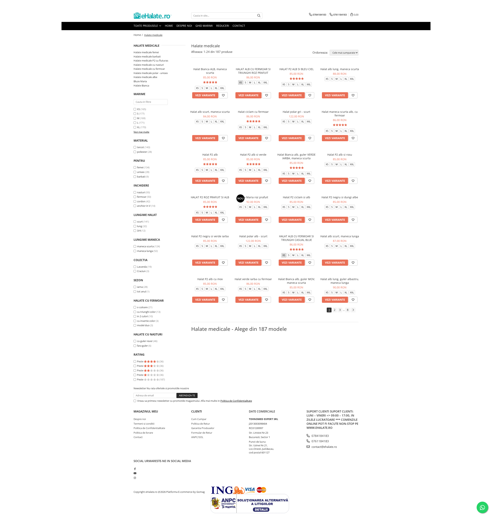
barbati (141, 176)
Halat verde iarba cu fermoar (253, 279)
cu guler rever (145, 341)
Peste (140, 361)
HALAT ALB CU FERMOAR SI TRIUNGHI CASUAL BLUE (296, 238)
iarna (140, 287)
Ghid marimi (204, 25)
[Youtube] (135, 473)
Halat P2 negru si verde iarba (210, 236)
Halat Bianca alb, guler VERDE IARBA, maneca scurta (296, 156)
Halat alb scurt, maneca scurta (210, 112)
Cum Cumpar (198, 419)
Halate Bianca (141, 85)
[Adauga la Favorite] (223, 95)
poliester (142, 152)
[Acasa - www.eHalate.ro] (153, 15)
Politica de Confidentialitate (236, 400)
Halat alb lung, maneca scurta (339, 69)
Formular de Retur (201, 432)
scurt (140, 221)
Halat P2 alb (210, 154)
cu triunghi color (146, 312)
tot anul (141, 291)
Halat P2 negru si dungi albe (340, 197)
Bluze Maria (140, 81)
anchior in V (143, 205)
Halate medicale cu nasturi (149, 64)
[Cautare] (258, 15)
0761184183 (320, 441)
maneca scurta (145, 246)
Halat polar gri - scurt (296, 112)
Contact (239, 25)
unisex (141, 172)
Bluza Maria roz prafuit (253, 197)
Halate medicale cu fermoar (149, 69)
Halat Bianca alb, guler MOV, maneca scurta (296, 281)
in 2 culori (142, 316)
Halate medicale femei (146, 52)
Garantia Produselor (202, 428)
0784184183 (320, 436)
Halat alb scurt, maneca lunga (339, 236)
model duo (143, 325)
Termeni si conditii (144, 423)
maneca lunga (145, 251)
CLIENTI (196, 411)
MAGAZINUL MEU (146, 411)
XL (138, 127)
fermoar (141, 196)
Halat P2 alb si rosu (339, 154)
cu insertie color (146, 321)
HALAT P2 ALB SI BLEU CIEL (296, 69)
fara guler (142, 345)
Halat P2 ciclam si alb (296, 197)
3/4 (139, 230)
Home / (139, 35)
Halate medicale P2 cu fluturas (151, 60)
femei (140, 167)
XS (138, 109)
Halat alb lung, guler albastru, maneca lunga (339, 281)
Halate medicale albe (145, 77)
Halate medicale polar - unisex (151, 73)
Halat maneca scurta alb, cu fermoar (340, 113)
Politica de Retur (200, 423)
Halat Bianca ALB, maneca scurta (210, 71)
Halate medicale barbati (147, 56)
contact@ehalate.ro (324, 447)
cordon (141, 201)
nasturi (141, 192)
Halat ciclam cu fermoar (253, 112)
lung (139, 226)
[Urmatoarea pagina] (353, 310)
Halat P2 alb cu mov (210, 279)
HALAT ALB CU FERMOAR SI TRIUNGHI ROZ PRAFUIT (253, 71)
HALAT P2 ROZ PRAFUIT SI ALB (210, 197)
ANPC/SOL (197, 437)
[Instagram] (135, 478)
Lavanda (142, 266)
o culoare (142, 307)
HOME (169, 25)
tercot (140, 147)
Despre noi (184, 25)
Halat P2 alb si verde (253, 154)
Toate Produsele (146, 25)
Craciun (141, 271)
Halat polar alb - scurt (253, 236)
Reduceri (222, 25)
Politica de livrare (143, 432)
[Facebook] (135, 469)
